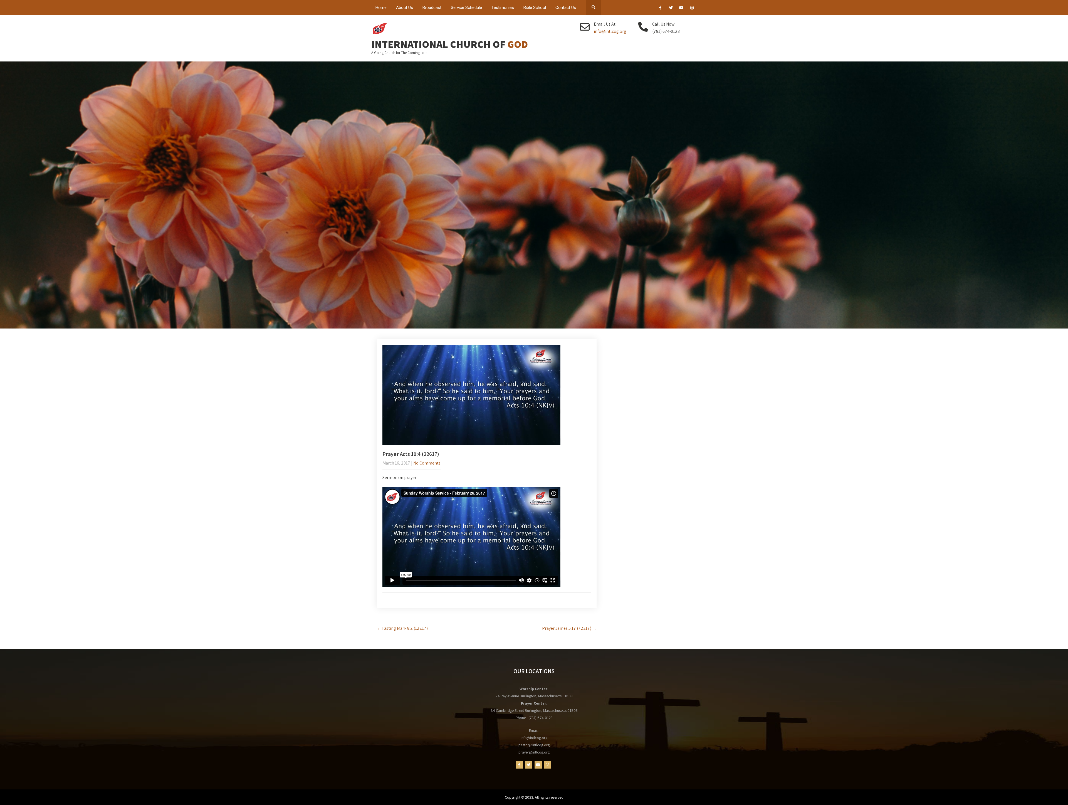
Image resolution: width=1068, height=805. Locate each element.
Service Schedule (466, 7)
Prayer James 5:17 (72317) (569, 628)
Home (381, 7)
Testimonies (502, 7)
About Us (404, 7)
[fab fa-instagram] (692, 8)
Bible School (534, 7)
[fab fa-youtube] (681, 8)
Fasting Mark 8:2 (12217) (402, 628)
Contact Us (565, 7)
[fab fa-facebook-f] (660, 8)
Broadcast (431, 7)
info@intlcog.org (610, 31)
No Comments (427, 463)
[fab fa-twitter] (671, 8)
